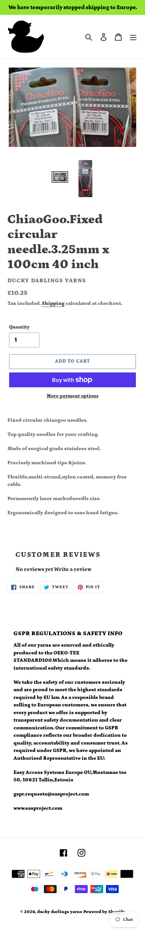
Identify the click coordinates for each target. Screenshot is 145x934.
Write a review (72, 569)
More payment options (72, 396)
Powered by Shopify (104, 911)
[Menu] (133, 36)
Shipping (53, 303)
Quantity (19, 327)
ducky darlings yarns (59, 911)
